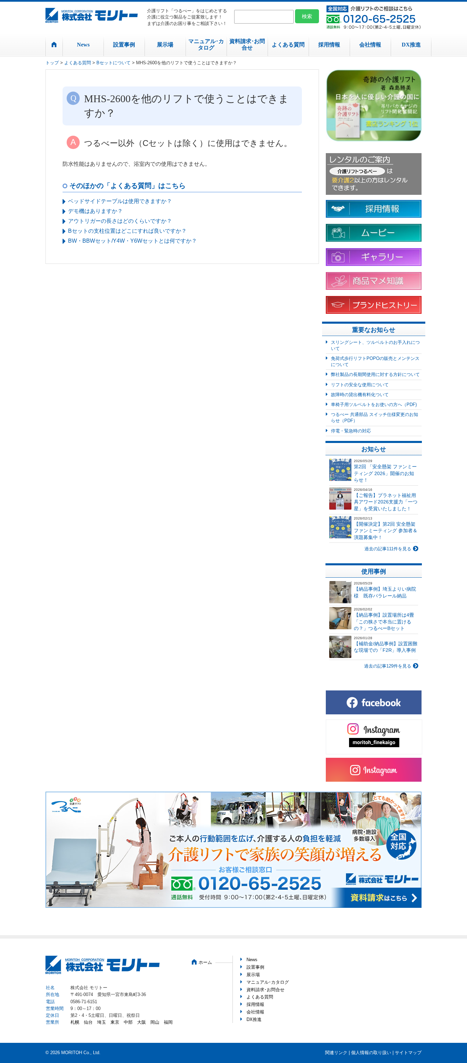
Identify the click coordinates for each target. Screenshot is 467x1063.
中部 (128, 1022)
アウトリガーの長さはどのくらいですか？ (120, 221)
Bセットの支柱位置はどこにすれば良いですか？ (127, 231)
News (83, 45)
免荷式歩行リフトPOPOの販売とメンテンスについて (375, 361)
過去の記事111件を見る (387, 548)
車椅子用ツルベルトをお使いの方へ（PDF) (374, 404)
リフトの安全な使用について (360, 384)
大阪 (141, 1022)
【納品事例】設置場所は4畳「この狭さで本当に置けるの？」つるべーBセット (384, 621)
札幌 (74, 1022)
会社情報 (370, 45)
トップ (52, 62)
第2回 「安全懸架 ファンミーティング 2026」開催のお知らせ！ (385, 473)
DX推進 (411, 45)
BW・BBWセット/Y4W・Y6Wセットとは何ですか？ (132, 241)
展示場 (165, 45)
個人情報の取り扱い (371, 1052)
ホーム (205, 962)
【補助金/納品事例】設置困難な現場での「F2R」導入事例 (385, 647)
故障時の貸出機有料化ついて (360, 394)
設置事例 (124, 45)
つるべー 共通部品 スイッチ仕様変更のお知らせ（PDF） (374, 417)
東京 (114, 1022)
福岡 (168, 1022)
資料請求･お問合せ (247, 44)
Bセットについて (113, 62)
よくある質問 (288, 45)
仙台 (88, 1022)
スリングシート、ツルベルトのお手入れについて (375, 345)
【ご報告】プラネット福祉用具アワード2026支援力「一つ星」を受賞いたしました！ (385, 502)
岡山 (154, 1022)
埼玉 (101, 1022)
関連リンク (336, 1052)
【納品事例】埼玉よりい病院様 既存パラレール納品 (385, 592)
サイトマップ (408, 1052)
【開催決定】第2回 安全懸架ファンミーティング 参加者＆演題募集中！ (385, 530)
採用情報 (329, 45)
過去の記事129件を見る (387, 666)
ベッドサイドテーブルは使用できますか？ (120, 201)
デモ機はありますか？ (95, 211)
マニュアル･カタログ (206, 44)
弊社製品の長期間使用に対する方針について (375, 374)
